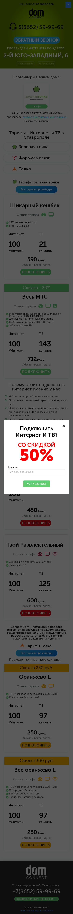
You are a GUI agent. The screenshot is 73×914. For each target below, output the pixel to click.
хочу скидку (37, 483)
